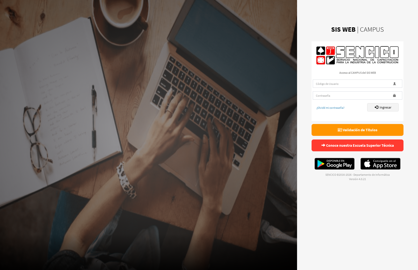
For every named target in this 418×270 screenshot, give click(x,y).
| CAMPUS (357, 29)
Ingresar (384, 107)
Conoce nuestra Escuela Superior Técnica (359, 145)
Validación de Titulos (359, 129)
